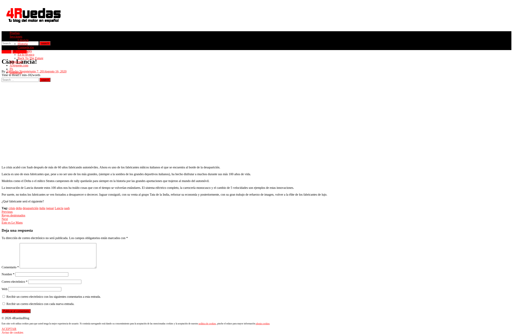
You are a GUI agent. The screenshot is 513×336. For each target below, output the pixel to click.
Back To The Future (30, 58)
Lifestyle (23, 40)
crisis (12, 208)
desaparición (30, 208)
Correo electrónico (14, 281)
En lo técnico (26, 54)
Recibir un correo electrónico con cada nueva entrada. (40, 304)
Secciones (16, 36)
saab (67, 208)
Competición (26, 47)
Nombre (8, 274)
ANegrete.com (19, 65)
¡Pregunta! (16, 61)
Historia (23, 43)
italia (42, 208)
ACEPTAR (9, 329)
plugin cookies (263, 323)
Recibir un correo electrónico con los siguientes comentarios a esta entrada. (53, 296)
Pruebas (15, 33)
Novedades (25, 51)
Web (4, 289)
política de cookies (207, 323)
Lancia (59, 208)
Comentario (10, 267)
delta (19, 208)
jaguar (50, 208)
